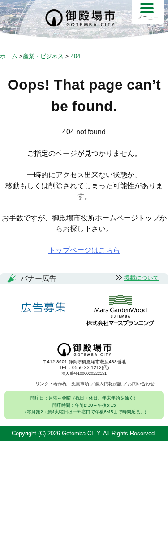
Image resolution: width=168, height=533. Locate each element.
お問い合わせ (141, 383)
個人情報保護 (108, 383)
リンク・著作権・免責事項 (62, 383)
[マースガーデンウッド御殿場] (120, 311)
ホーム (8, 56)
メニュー (148, 17)
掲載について (141, 278)
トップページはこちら (84, 250)
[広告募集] (43, 307)
